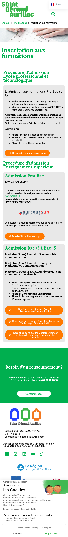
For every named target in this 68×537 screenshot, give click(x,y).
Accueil (6, 22)
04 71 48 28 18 (13, 433)
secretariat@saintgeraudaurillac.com (24, 436)
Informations (20, 22)
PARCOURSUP (12, 196)
